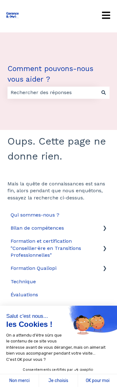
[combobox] (52, 92)
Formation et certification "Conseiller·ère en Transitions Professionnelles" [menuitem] (46, 248)
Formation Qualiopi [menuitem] (33, 268)
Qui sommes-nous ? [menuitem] (35, 215)
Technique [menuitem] (23, 281)
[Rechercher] (104, 92)
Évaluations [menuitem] (24, 295)
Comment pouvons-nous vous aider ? (50, 74)
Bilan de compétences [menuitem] (37, 228)
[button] (105, 228)
